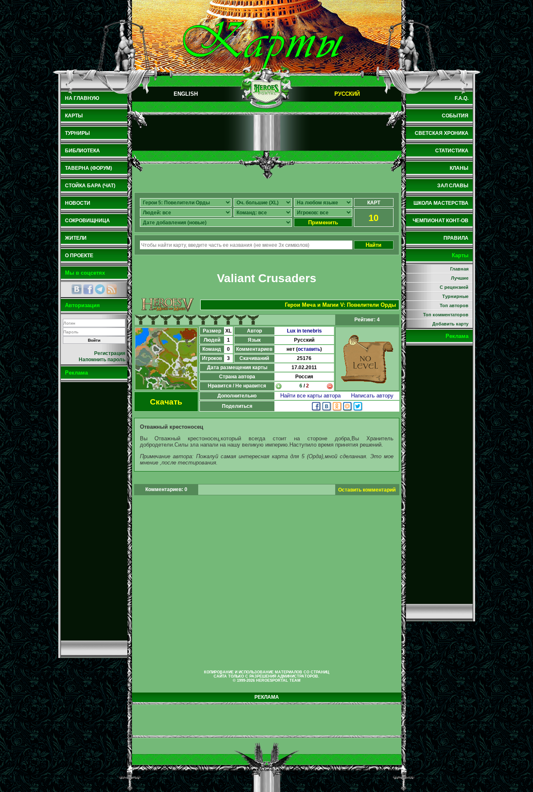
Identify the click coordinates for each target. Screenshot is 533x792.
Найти (373, 245)
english (186, 94)
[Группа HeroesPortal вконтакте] (77, 289)
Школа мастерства (440, 203)
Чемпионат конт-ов (440, 220)
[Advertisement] (94, 511)
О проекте (79, 255)
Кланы (459, 168)
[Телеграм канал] (100, 289)
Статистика (451, 151)
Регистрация (109, 353)
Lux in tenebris (304, 331)
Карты (74, 116)
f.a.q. (461, 98)
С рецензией (454, 287)
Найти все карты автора (310, 395)
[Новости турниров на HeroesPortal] (112, 289)
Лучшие (459, 278)
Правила (455, 238)
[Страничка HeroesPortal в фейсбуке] (88, 289)
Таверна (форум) (88, 168)
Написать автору (372, 395)
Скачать (166, 401)
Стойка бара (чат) (90, 186)
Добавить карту (450, 323)
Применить (323, 222)
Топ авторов (454, 305)
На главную (82, 98)
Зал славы (452, 186)
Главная (459, 268)
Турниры (77, 133)
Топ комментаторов (445, 314)
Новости (77, 203)
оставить (309, 349)
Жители (76, 238)
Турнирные (455, 296)
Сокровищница (87, 220)
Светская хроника (441, 133)
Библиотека (82, 151)
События (455, 116)
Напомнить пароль (102, 359)
